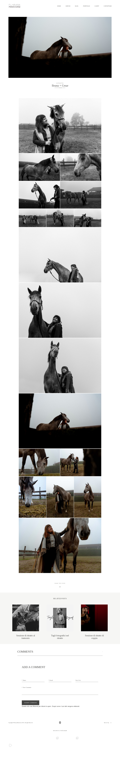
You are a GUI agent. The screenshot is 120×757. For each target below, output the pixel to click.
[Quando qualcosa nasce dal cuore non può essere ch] (70, 745)
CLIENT (97, 6)
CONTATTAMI (108, 6)
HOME (59, 6)
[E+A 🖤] (10, 745)
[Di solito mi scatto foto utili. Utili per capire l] (89, 745)
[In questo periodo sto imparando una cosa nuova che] (109, 745)
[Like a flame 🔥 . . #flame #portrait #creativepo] (30, 745)
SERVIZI (68, 6)
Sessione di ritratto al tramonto (25, 622)
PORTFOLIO (86, 6)
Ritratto (60, 83)
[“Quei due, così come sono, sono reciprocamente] (50, 745)
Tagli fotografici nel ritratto (60, 622)
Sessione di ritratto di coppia (94, 622)
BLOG (76, 6)
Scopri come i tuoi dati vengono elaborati (65, 706)
